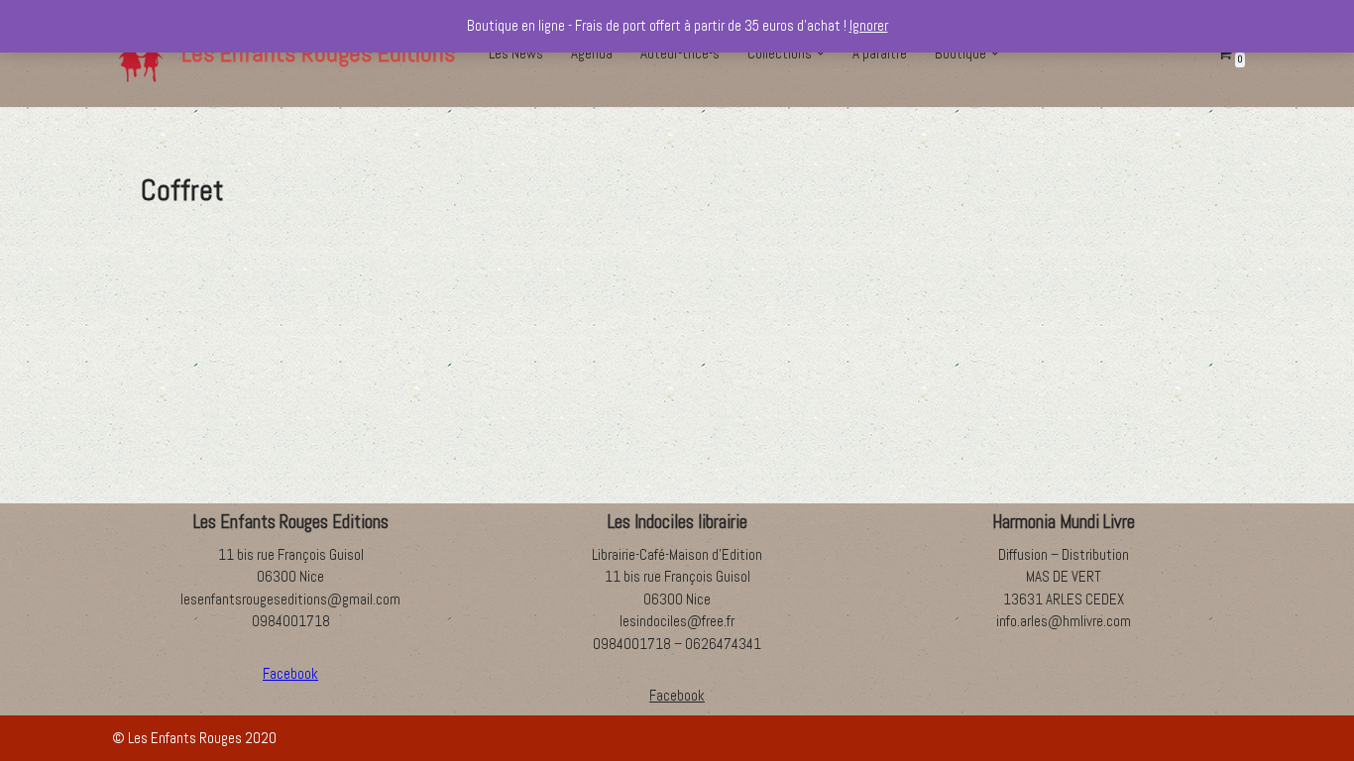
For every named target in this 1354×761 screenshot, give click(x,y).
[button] (821, 53)
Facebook (677, 695)
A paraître (879, 53)
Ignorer (868, 25)
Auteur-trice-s (680, 53)
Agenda (592, 53)
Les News (516, 53)
